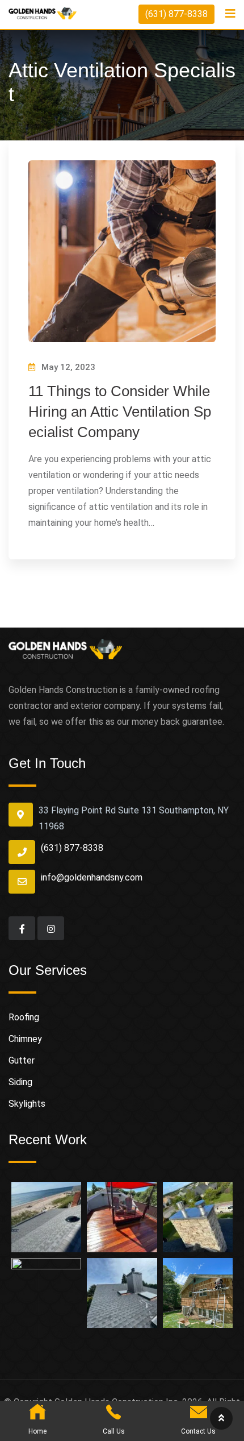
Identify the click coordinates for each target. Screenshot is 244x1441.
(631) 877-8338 (176, 14)
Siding (20, 1082)
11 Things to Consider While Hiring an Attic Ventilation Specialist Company (119, 412)
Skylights (27, 1103)
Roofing (24, 1017)
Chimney (25, 1038)
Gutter (22, 1060)
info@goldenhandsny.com (91, 877)
